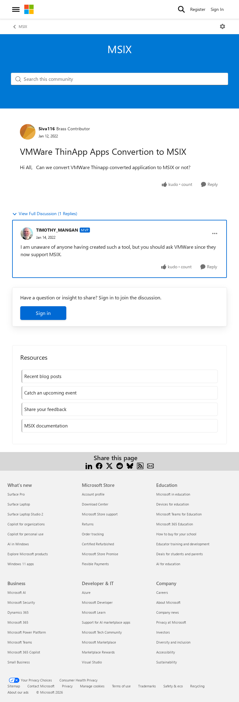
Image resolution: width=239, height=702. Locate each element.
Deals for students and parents (179, 554)
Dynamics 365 (18, 612)
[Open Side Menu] (16, 9)
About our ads (18, 692)
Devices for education (172, 504)
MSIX (23, 26)
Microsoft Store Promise (100, 554)
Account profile (93, 494)
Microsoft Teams (19, 642)
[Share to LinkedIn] (89, 465)
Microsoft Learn (93, 612)
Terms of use (121, 686)
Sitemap (13, 686)
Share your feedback (45, 409)
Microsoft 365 (17, 622)
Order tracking (93, 534)
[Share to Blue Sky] (130, 465)
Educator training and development (182, 544)
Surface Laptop (18, 504)
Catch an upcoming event (50, 393)
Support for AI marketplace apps (106, 622)
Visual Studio (92, 662)
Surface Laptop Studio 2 (25, 514)
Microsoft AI (16, 592)
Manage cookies (92, 686)
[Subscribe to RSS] (140, 465)
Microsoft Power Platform (26, 632)
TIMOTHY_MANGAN (57, 230)
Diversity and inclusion (173, 642)
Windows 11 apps (20, 563)
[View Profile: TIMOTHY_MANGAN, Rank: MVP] (27, 233)
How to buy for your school (176, 534)
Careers (162, 592)
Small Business (18, 662)
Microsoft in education (173, 494)
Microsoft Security (21, 602)
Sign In (217, 9)
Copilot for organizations (26, 524)
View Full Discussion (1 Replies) (48, 213)
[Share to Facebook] (99, 465)
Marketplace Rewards (98, 652)
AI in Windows (18, 544)
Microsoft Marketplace (99, 642)
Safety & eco (173, 686)
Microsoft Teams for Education (179, 514)
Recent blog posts (42, 376)
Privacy (67, 686)
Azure (86, 592)
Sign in (43, 313)
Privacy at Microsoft (171, 622)
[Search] (181, 9)
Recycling (197, 686)
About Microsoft (168, 602)
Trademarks (147, 686)
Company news (167, 612)
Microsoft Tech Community (102, 632)
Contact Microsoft (40, 686)
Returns (88, 524)
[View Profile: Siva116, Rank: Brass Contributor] (27, 132)
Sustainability (166, 662)
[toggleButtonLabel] (222, 26)
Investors (163, 632)
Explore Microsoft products (27, 554)
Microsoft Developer (97, 602)
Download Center (95, 504)
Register (197, 9)
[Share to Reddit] (119, 465)
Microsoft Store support (100, 514)
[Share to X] (109, 465)
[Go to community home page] (29, 9)
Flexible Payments (95, 563)
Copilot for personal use (25, 534)
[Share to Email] (150, 465)
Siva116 (47, 129)
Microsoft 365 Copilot (23, 652)
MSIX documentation (46, 426)
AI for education (168, 563)
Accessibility (165, 652)
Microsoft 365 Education (174, 524)
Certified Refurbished (98, 544)
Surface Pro (16, 494)
